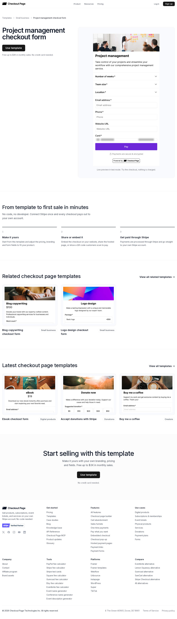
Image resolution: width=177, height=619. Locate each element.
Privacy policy (168, 610)
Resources (89, 4)
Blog (48, 524)
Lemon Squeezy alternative (147, 568)
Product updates (54, 539)
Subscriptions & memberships (148, 516)
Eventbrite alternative (144, 564)
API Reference (53, 531)
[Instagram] (14, 532)
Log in (156, 4)
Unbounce (95, 575)
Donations (109, 419)
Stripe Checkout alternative (147, 579)
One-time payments (100, 528)
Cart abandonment (99, 520)
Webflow (95, 571)
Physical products (143, 524)
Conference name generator (59, 595)
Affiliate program (9, 571)
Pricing (100, 4)
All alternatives (141, 583)
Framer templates (98, 568)
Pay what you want (99, 531)
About (5, 564)
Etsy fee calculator (54, 583)
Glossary (50, 543)
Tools (49, 559)
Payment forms (97, 551)
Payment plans (141, 535)
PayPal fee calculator (56, 564)
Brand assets (8, 575)
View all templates (160, 366)
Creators (169, 419)
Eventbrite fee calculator (57, 587)
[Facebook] (8, 532)
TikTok (94, 591)
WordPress (96, 583)
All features (96, 512)
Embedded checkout (100, 535)
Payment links (97, 547)
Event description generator (59, 598)
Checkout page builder (101, 516)
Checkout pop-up (99, 539)
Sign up (169, 4)
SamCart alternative (144, 575)
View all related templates (156, 276)
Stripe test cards (53, 571)
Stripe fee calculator (55, 568)
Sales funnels (97, 524)
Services (139, 528)
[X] (3, 532)
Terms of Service (151, 610)
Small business (22, 18)
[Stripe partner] (13, 525)
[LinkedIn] (24, 532)
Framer (94, 564)
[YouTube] (19, 532)
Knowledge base (54, 528)
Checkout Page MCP (56, 535)
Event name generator (56, 591)
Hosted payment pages (101, 543)
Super (93, 587)
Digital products (48, 419)
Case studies (52, 520)
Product (77, 4)
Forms (137, 539)
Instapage (95, 579)
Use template (14, 47)
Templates (7, 18)
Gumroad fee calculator (57, 579)
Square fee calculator (56, 575)
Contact (5, 568)
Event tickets (141, 520)
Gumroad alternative (144, 571)
